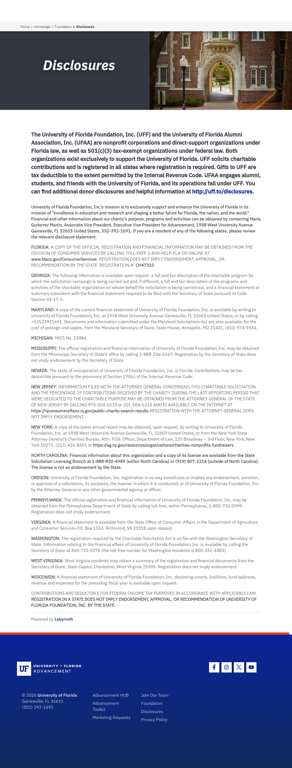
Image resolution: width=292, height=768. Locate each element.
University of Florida (57, 695)
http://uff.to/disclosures (222, 191)
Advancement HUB (111, 695)
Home (25, 26)
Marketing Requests (112, 717)
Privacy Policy (154, 719)
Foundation (63, 26)
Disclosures (152, 711)
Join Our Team (155, 695)
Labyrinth (64, 619)
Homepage (42, 26)
